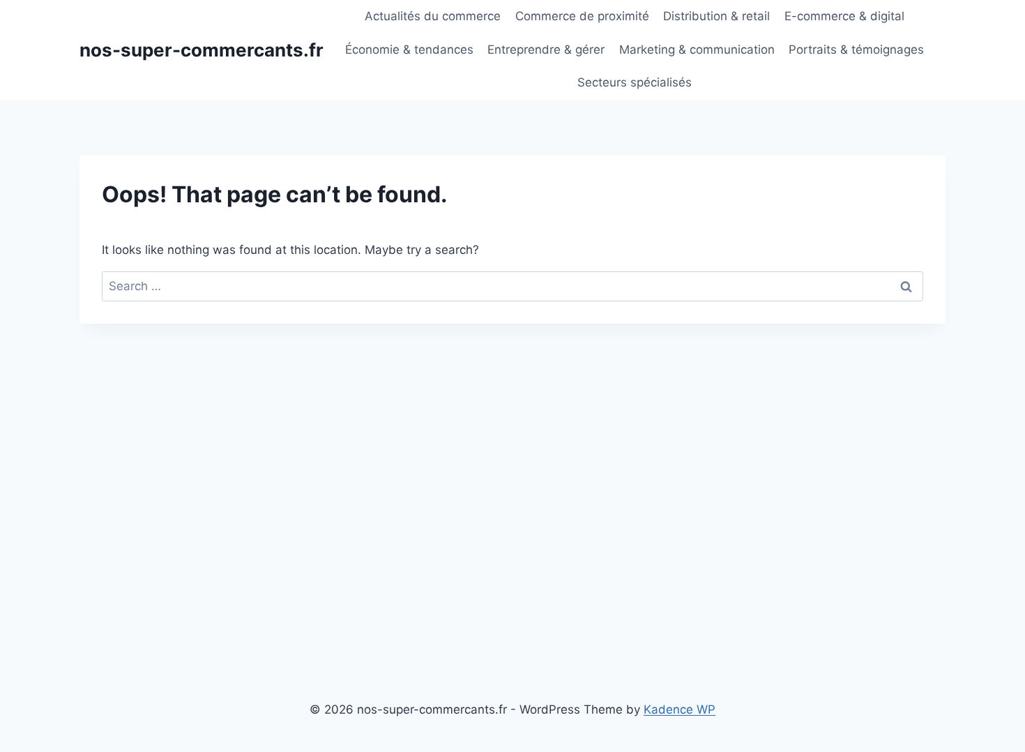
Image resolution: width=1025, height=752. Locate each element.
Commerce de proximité (582, 16)
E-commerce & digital (844, 16)
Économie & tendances (409, 50)
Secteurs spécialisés (634, 82)
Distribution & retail (716, 16)
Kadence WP (679, 709)
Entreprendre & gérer (546, 50)
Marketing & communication (697, 50)
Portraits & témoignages (856, 50)
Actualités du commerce (433, 16)
